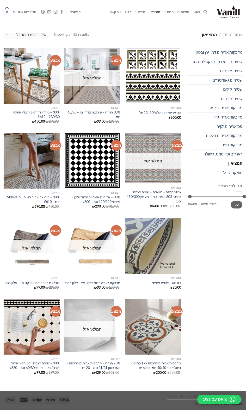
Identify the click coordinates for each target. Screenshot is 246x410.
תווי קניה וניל (232, 172)
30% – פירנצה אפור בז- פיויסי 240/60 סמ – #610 (33, 199)
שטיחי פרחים (231, 98)
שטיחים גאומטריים (227, 80)
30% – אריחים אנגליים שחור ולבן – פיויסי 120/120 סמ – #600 (96, 199)
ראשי (196, 12)
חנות (170, 12)
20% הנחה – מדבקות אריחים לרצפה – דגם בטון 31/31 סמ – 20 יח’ (93, 365)
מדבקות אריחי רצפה (226, 107)
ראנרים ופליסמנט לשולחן (222, 154)
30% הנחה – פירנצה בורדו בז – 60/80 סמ (94, 114)
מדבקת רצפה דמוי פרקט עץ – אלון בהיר (92, 283)
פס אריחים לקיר (229, 126)
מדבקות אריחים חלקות (224, 135)
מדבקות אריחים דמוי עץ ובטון (219, 52)
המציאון (154, 12)
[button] (219, 399)
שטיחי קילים (232, 89)
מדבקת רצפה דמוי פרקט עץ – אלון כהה (32, 283)
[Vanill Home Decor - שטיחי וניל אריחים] (228, 12)
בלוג (128, 12)
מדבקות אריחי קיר (228, 117)
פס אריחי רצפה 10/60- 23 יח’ (160, 113)
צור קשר (116, 12)
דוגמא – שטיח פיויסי (166, 283)
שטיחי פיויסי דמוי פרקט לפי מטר (217, 61)
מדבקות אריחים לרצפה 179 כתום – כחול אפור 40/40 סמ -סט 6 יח (156, 365)
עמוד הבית (232, 34)
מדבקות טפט (231, 145)
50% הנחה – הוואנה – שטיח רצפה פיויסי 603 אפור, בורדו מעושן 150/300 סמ (154, 196)
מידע (141, 12)
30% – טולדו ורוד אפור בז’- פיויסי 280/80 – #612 (36, 114)
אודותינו (183, 12)
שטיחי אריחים (231, 70)
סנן (236, 204)
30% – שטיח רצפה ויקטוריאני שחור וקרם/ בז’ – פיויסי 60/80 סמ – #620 (34, 365)
